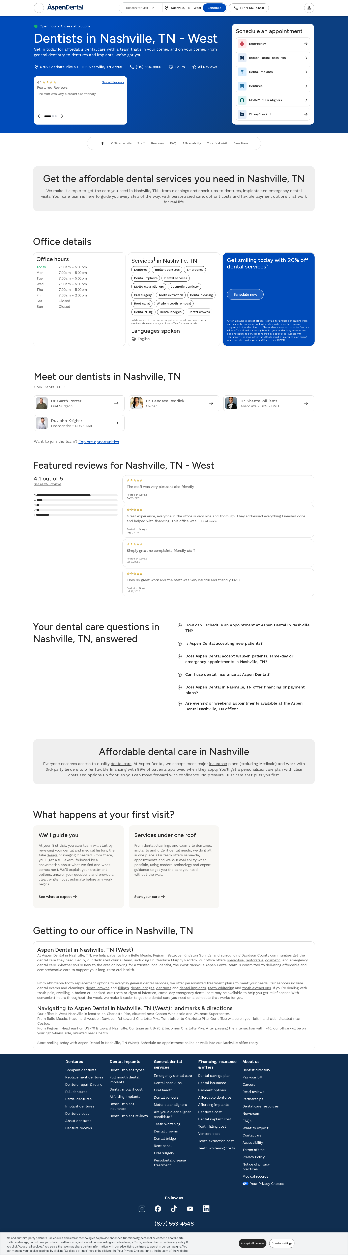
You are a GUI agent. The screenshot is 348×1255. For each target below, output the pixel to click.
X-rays (52, 855)
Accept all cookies (252, 1243)
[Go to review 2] (53, 116)
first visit (59, 845)
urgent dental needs (174, 850)
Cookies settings (282, 1243)
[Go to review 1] (47, 116)
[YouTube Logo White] (190, 1208)
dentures (203, 845)
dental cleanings (157, 845)
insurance (218, 763)
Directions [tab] (240, 143)
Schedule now (245, 294)
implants (141, 850)
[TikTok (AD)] (174, 1208)
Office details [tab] (121, 143)
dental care (121, 763)
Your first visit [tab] (217, 143)
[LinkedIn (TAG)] (206, 1208)
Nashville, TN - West (182, 7)
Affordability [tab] (191, 143)
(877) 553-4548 (248, 7)
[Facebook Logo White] (157, 1208)
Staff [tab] (141, 143)
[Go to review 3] (56, 116)
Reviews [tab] (157, 143)
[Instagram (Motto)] (141, 1208)
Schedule (214, 8)
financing (118, 769)
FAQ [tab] (173, 143)
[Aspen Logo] (65, 8)
